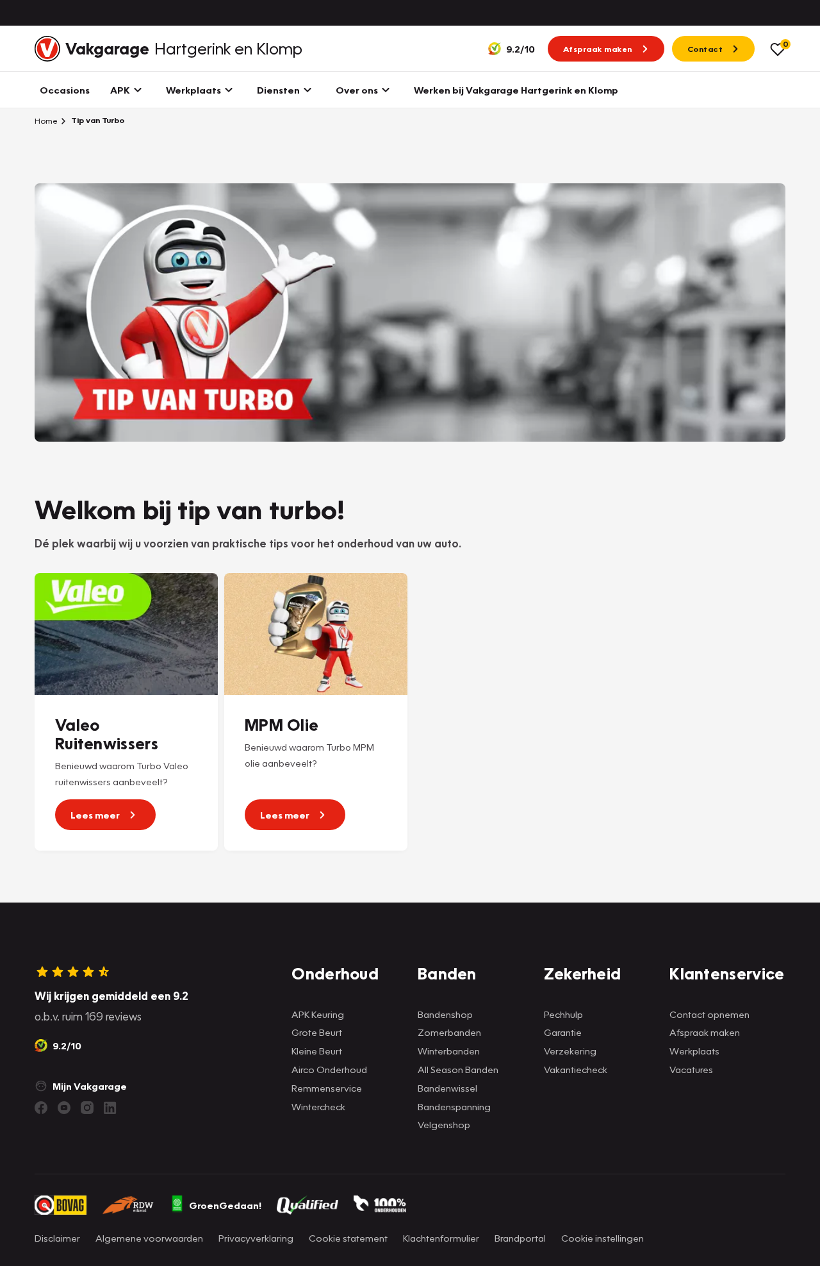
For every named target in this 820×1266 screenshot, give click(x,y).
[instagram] (87, 1107)
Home (46, 120)
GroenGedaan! (225, 1205)
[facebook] (41, 1107)
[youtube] (64, 1107)
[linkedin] (110, 1107)
